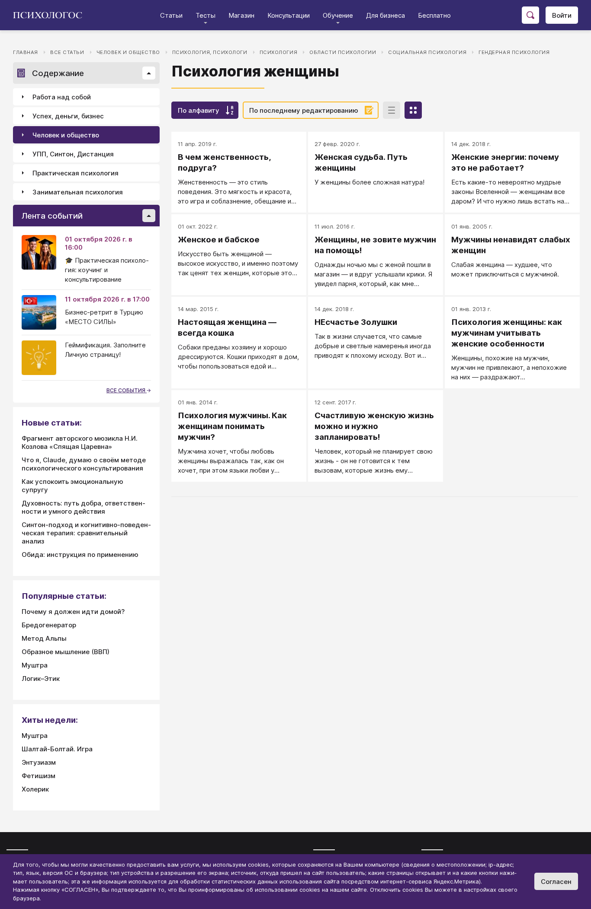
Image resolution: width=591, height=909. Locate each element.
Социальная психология (427, 52)
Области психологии (342, 52)
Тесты (205, 15)
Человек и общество (128, 52)
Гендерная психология (514, 52)
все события (126, 390)
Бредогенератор (49, 625)
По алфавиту (198, 110)
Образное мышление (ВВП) (65, 652)
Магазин (241, 15)
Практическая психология (75, 173)
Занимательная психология (77, 192)
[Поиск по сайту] (530, 15)
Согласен (556, 881)
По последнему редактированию (303, 110)
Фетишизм (38, 776)
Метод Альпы (44, 638)
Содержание (58, 73)
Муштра (35, 665)
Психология (279, 52)
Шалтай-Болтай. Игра (57, 749)
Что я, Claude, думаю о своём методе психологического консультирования (84, 464)
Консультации (288, 15)
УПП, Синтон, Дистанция (73, 154)
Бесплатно (434, 15)
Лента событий (52, 216)
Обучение (338, 15)
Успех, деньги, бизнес (68, 116)
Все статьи (67, 52)
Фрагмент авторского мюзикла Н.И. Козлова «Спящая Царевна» (80, 442)
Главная (25, 52)
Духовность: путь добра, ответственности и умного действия (83, 507)
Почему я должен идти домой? (73, 611)
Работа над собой (61, 97)
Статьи (171, 15)
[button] (148, 73)
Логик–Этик (41, 678)
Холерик (35, 789)
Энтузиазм (39, 762)
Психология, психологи (209, 52)
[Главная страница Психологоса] (51, 15)
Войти (562, 15)
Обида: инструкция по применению (80, 554)
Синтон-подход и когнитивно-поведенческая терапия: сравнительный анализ (86, 533)
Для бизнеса (385, 15)
